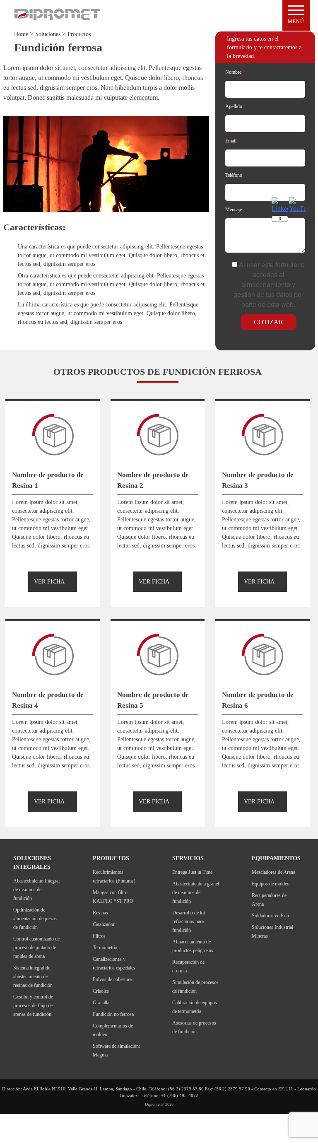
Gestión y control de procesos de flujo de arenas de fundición (33, 1005)
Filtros (99, 936)
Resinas (100, 913)
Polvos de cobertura (112, 979)
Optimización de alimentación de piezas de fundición (35, 918)
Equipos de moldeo (270, 884)
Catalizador (104, 924)
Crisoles (101, 991)
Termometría (105, 947)
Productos (79, 34)
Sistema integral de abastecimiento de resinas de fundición (33, 976)
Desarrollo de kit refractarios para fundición (188, 921)
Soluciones (47, 34)
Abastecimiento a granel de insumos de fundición (195, 892)
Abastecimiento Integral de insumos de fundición (36, 889)
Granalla (101, 1003)
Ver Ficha (49, 582)
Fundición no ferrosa (113, 1014)
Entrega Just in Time (192, 872)
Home (21, 34)
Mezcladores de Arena (273, 872)
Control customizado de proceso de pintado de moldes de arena (36, 947)
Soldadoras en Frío (270, 916)
